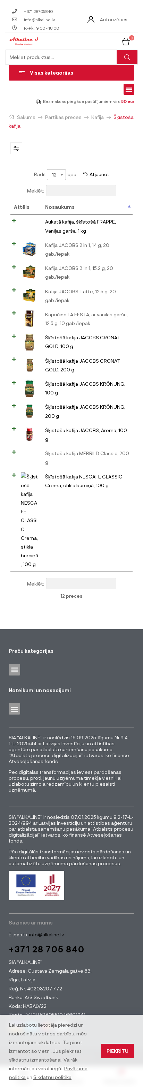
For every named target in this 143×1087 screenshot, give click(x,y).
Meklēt (127, 57)
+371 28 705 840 (47, 949)
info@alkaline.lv (46, 934)
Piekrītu (117, 1051)
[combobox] (56, 174)
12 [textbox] (54, 175)
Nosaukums (60, 207)
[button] (129, 89)
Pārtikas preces (63, 117)
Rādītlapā (55, 174)
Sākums (26, 117)
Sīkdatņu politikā (52, 1077)
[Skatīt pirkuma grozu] (126, 40)
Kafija (97, 117)
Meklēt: (35, 191)
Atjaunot (99, 174)
